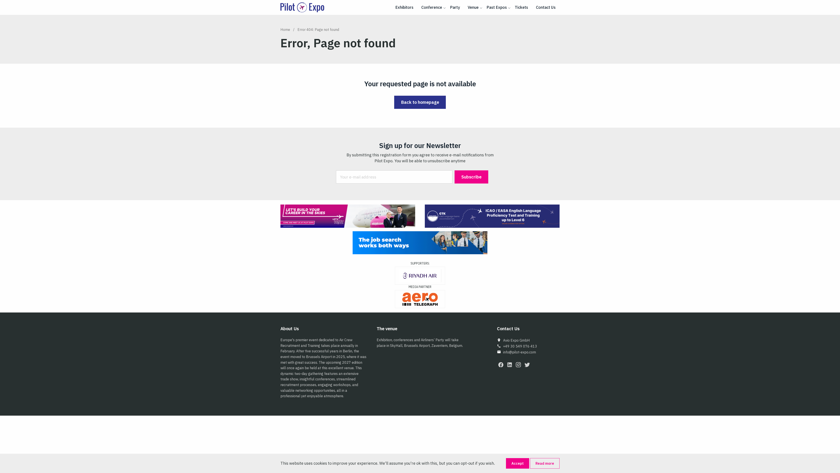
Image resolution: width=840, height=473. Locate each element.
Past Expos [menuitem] (496, 7)
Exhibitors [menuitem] (404, 7)
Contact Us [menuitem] (546, 7)
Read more (545, 463)
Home (285, 29)
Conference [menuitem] (431, 7)
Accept (517, 463)
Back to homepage (420, 102)
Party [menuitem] (455, 7)
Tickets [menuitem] (521, 7)
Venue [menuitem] (473, 7)
